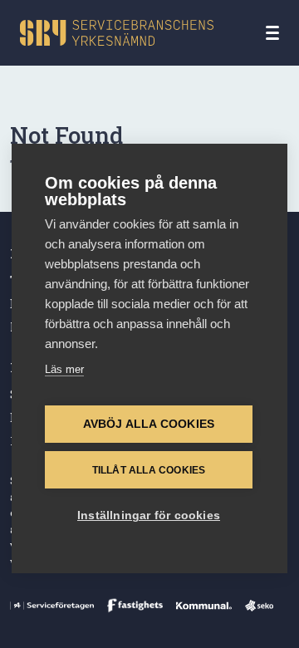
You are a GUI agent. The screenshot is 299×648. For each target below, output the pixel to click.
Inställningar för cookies (148, 515)
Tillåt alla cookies (149, 470)
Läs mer (64, 369)
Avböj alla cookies (149, 424)
